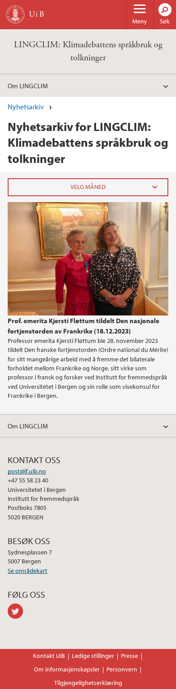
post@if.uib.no (27, 471)
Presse (129, 656)
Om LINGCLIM (28, 85)
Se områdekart (27, 571)
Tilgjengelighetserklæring (88, 683)
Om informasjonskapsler (67, 669)
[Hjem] (15, 14)
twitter (17, 611)
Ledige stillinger (93, 656)
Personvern (122, 669)
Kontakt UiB (49, 656)
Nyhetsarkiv (26, 106)
